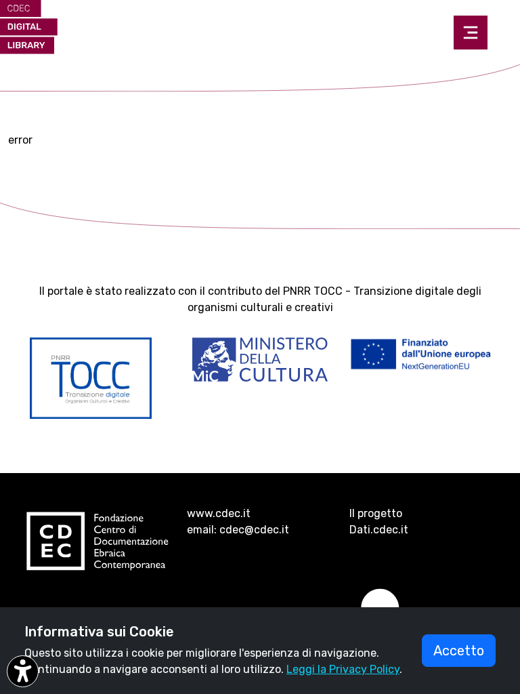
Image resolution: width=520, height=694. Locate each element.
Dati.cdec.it (378, 529)
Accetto (458, 650)
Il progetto (375, 513)
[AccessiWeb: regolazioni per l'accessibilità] (23, 671)
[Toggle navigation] (471, 32)
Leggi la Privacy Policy (342, 669)
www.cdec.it (219, 513)
